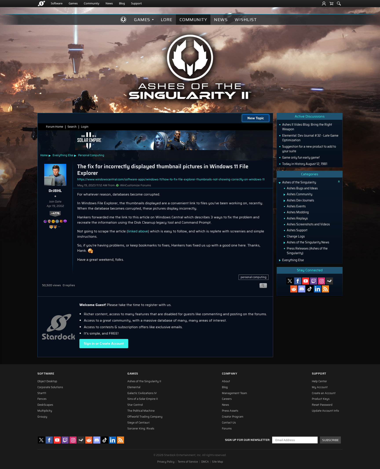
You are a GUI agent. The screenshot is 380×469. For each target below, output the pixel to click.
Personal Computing (91, 155)
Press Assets (230, 411)
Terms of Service (188, 462)
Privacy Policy (165, 462)
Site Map (217, 462)
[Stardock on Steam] (329, 281)
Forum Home (54, 126)
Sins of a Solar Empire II (142, 399)
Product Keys (320, 399)
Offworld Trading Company (145, 417)
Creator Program (232, 417)
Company (229, 373)
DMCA (205, 462)
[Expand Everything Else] (280, 260)
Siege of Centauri (138, 422)
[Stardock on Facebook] (298, 281)
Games (73, 3)
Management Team (234, 393)
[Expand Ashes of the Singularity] (279, 183)
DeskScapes (45, 405)
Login (84, 126)
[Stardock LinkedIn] (318, 289)
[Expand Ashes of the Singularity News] (284, 243)
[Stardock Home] (41, 3)
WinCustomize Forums (135, 185)
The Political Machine (141, 411)
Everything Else (63, 155)
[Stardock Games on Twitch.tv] (314, 281)
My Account (320, 387)
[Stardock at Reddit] (294, 289)
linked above (138, 231)
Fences (41, 399)
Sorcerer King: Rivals (140, 428)
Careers (227, 399)
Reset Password (322, 405)
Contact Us (229, 422)
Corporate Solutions (50, 387)
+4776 (55, 213)
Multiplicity (44, 411)
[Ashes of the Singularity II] (190, 67)
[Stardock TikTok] (310, 289)
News (109, 3)
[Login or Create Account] (324, 3)
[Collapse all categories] (339, 181)
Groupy (42, 417)
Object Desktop (47, 381)
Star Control (135, 405)
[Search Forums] (339, 3)
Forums (227, 428)
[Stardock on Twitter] (290, 281)
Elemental (133, 387)
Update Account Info (325, 411)
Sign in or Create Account (104, 343)
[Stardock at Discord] (302, 289)
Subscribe (330, 440)
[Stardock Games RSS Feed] (325, 289)
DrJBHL (55, 191)
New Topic (255, 118)
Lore (166, 19)
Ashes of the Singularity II (144, 381)
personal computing (254, 277)
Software (56, 3)
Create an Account (324, 393)
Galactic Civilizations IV (142, 393)
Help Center (319, 381)
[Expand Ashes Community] (284, 195)
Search (72, 126)
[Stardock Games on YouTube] (306, 281)
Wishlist (246, 19)
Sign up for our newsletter (247, 440)
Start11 (41, 393)
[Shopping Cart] (331, 3)
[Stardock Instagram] (321, 281)
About (226, 381)
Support (136, 3)
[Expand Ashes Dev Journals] (284, 201)
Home (44, 155)
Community (91, 3)
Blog (122, 3)
